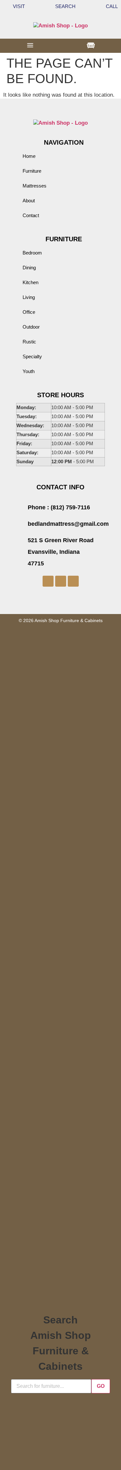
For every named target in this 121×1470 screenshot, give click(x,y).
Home (29, 156)
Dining (29, 267)
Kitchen (30, 282)
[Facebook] (48, 581)
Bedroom (32, 252)
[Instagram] (73, 581)
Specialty (32, 356)
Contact (31, 215)
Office (29, 312)
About (29, 200)
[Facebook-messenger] (60, 581)
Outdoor (31, 327)
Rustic (29, 341)
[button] (30, 46)
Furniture (32, 171)
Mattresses (34, 185)
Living (29, 297)
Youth (29, 371)
